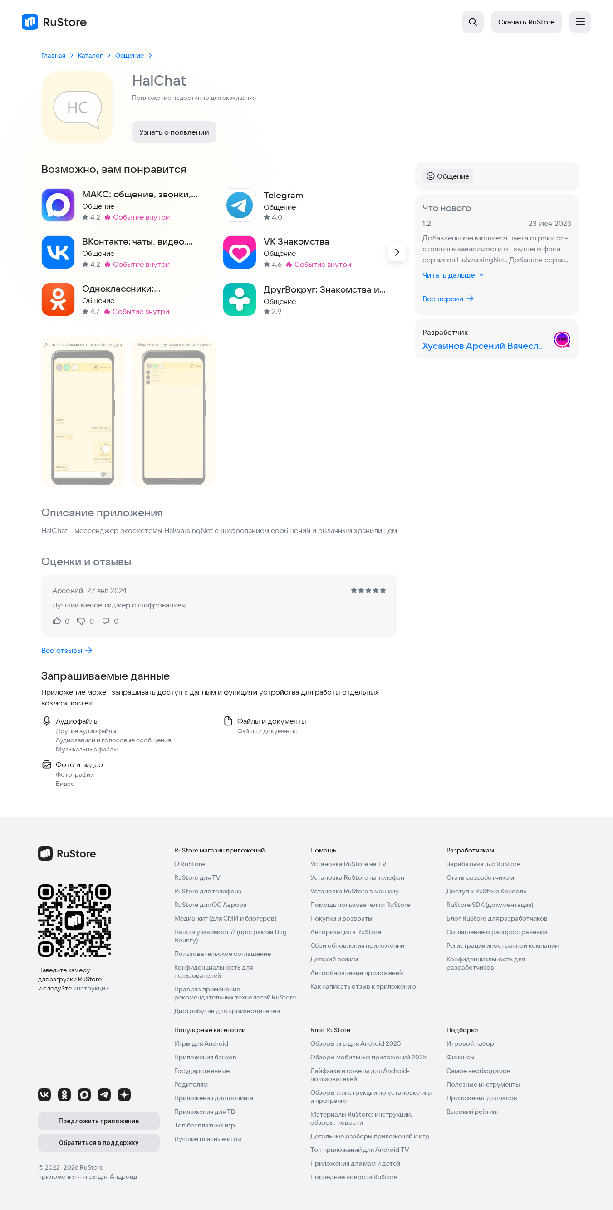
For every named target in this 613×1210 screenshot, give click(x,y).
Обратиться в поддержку (98, 1142)
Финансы (460, 1057)
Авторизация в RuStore (345, 932)
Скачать (526, 21)
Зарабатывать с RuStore (483, 864)
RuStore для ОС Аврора (210, 905)
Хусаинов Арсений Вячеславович (485, 345)
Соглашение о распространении (496, 932)
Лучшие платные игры (208, 1139)
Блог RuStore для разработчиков (497, 918)
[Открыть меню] (580, 22)
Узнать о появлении (174, 132)
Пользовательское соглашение (222, 954)
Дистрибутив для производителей (227, 1011)
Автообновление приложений (356, 973)
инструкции (91, 988)
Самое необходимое (478, 1071)
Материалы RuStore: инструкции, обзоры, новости (361, 1118)
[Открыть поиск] (473, 22)
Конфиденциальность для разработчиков (485, 963)
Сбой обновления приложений (357, 945)
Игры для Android (201, 1043)
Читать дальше (448, 274)
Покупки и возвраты (341, 918)
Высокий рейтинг (472, 1111)
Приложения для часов (481, 1098)
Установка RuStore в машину (354, 891)
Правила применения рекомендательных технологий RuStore (235, 993)
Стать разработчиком (480, 877)
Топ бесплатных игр (204, 1125)
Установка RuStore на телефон (357, 877)
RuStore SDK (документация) (489, 905)
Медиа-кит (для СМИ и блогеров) (225, 918)
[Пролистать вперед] (397, 252)
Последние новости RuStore (353, 1177)
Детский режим (334, 959)
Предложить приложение (99, 1121)
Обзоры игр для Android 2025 (355, 1043)
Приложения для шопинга (214, 1098)
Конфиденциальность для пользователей (213, 971)
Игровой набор (470, 1043)
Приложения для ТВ (204, 1111)
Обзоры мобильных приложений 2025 (368, 1057)
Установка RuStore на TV (348, 864)
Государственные (202, 1071)
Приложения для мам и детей (355, 1163)
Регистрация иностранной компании (502, 945)
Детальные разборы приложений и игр (369, 1136)
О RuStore (189, 864)
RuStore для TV (197, 877)
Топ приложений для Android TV (359, 1150)
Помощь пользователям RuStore (360, 905)
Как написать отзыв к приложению (363, 986)
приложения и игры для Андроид (87, 1176)
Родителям (191, 1084)
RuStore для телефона (208, 891)
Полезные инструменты (483, 1084)
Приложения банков (205, 1057)
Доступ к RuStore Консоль (486, 891)
